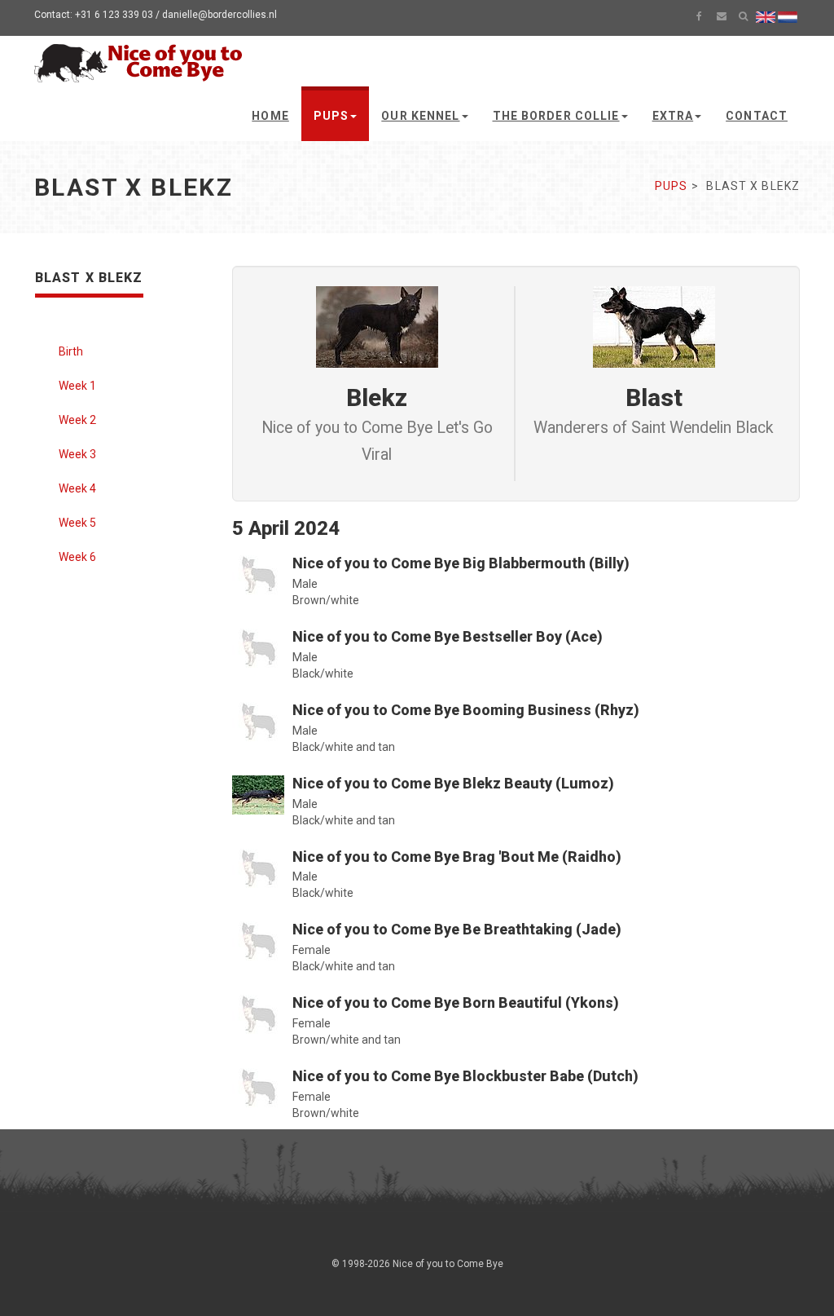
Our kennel (420, 115)
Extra (673, 115)
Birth (71, 351)
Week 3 (77, 454)
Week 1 (77, 385)
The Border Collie (556, 115)
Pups (331, 115)
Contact (757, 115)
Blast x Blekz (89, 277)
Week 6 (77, 556)
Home (270, 115)
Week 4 (77, 488)
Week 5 (77, 522)
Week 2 (77, 419)
